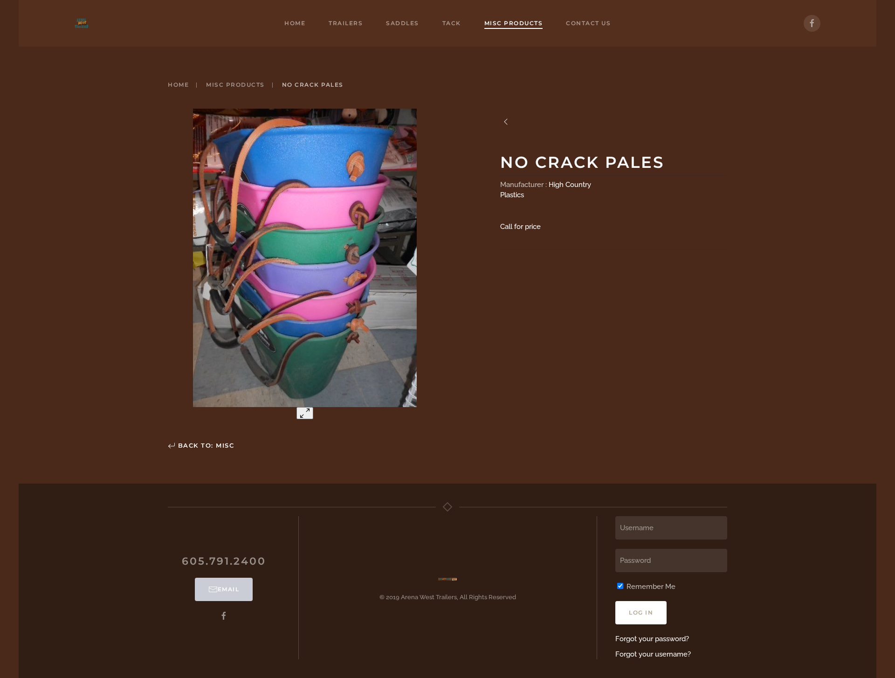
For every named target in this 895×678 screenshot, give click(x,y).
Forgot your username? (653, 654)
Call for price (520, 226)
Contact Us (588, 23)
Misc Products (513, 23)
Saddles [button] (402, 23)
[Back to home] (82, 23)
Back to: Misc (204, 445)
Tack (451, 23)
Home (294, 23)
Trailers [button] (346, 23)
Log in (641, 612)
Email (229, 589)
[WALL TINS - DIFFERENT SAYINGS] (505, 122)
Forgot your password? (652, 639)
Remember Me (650, 586)
